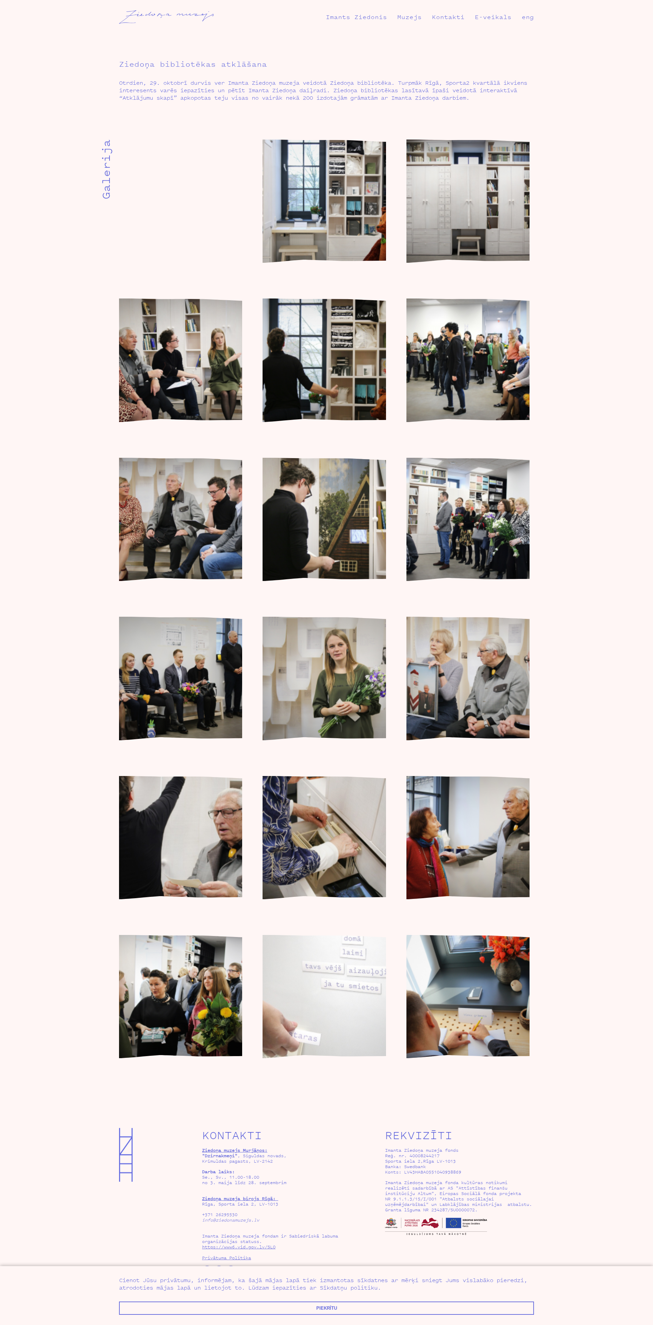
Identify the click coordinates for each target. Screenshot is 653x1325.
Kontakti (448, 17)
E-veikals (493, 17)
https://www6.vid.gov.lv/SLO (238, 1247)
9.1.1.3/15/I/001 (415, 1199)
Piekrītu (326, 1308)
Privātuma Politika (226, 1258)
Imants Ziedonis (356, 17)
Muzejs (409, 17)
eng (528, 17)
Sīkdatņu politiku (349, 1287)
